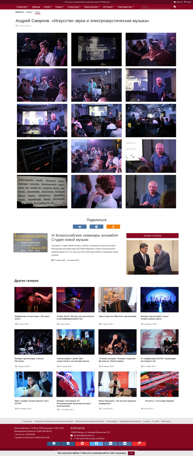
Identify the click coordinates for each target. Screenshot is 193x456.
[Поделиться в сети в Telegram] (96, 227)
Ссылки (146, 421)
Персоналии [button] (91, 7)
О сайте (155, 421)
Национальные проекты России (89, 421)
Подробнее (121, 453)
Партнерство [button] (125, 7)
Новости (19, 12)
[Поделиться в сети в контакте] (80, 227)
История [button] (107, 7)
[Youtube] (82, 444)
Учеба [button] (46, 7)
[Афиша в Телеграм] (139, 444)
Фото (37, 12)
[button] (130, 257)
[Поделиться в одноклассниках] (113, 227)
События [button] (21, 7)
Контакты (166, 421)
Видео (29, 12)
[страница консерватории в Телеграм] (54, 444)
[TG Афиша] (68, 444)
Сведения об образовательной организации (53, 421)
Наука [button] (58, 7)
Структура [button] (73, 7)
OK (131, 453)
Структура (27, 421)
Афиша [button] (36, 7)
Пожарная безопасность (130, 421)
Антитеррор (111, 421)
